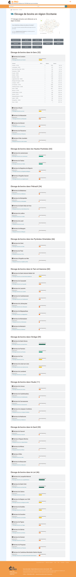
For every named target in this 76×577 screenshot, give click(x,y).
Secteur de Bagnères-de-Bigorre (22, 168)
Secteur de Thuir (18, 251)
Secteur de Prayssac (19, 544)
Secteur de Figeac (18, 522)
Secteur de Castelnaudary (21, 394)
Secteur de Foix (18, 356)
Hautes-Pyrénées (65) (48, 40)
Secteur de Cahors (18, 491)
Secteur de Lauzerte (19, 288)
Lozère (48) (37, 40)
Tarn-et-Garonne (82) (37, 43)
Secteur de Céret (18, 243)
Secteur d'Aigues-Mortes (20, 439)
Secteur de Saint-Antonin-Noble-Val (23, 273)
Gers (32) (26, 40)
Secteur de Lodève (19, 213)
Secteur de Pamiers (19, 348)
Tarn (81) (58, 40)
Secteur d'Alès (17, 454)
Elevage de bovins (15, 9)
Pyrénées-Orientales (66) (26, 43)
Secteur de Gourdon (19, 514)
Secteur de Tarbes (18, 160)
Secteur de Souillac (19, 507)
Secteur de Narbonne (19, 416)
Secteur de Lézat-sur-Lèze (21, 364)
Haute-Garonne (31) (15, 40)
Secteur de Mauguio (19, 228)
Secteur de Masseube (19, 115)
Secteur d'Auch (17, 108)
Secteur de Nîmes (18, 446)
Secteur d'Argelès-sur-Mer (21, 258)
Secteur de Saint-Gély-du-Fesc (22, 206)
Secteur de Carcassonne (20, 401)
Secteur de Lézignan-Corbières (22, 409)
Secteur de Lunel (18, 221)
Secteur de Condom (19, 56)
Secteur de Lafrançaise (20, 303)
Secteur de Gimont (18, 123)
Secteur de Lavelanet (19, 371)
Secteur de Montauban (20, 319)
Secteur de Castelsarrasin (21, 296)
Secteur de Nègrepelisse (20, 311)
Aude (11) (58, 43)
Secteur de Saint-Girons (20, 341)
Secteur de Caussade (19, 281)
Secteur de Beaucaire (19, 461)
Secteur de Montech (19, 326)
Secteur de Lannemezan (20, 153)
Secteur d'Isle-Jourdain (20, 138)
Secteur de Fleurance (19, 130)
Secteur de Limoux (19, 386)
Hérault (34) (16, 43)
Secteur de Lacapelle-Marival (22, 476)
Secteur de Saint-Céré (19, 484)
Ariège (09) (48, 43)
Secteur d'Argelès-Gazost (20, 176)
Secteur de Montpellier (20, 198)
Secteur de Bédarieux (19, 190)
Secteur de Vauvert (19, 431)
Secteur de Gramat (19, 537)
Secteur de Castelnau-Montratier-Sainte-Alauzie (27, 552)
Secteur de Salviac (18, 529)
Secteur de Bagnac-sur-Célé (21, 499)
